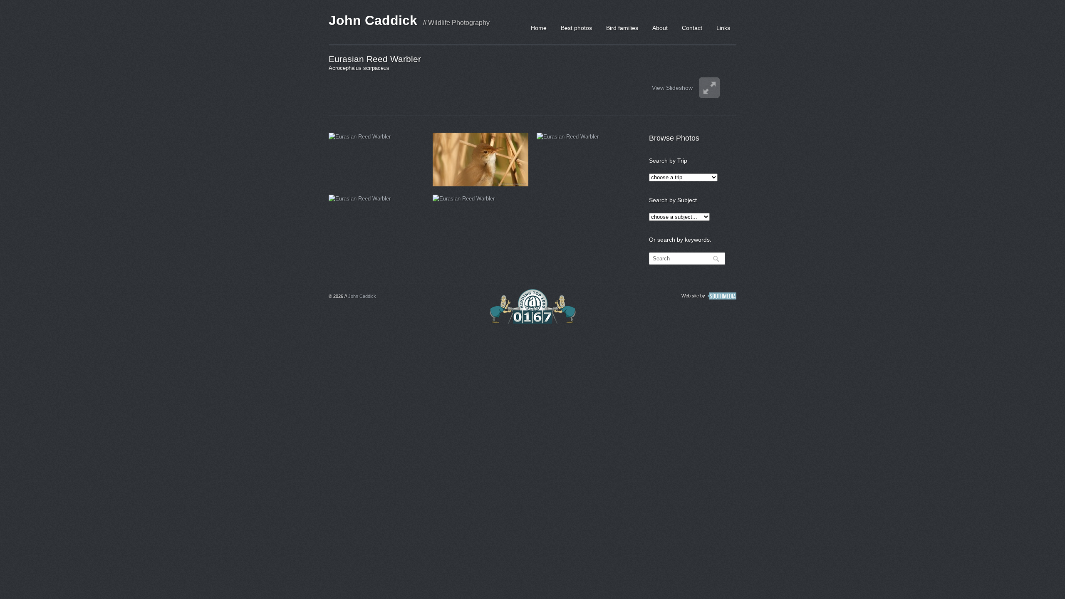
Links (723, 28)
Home (539, 28)
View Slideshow (672, 87)
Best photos (576, 28)
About (660, 28)
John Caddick (373, 20)
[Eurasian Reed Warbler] (376, 159)
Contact (692, 28)
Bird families (622, 28)
